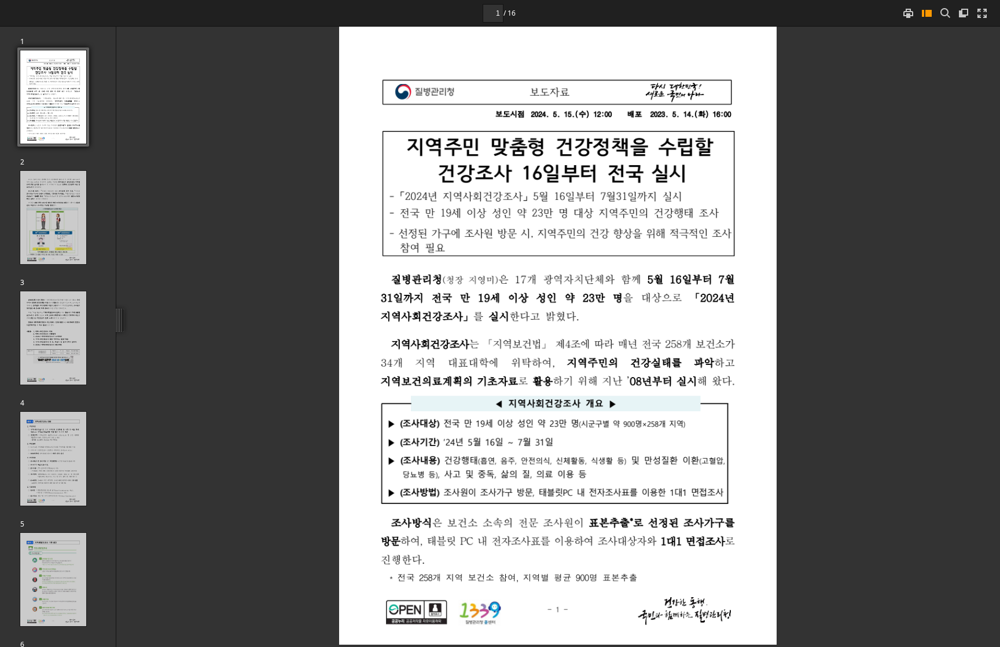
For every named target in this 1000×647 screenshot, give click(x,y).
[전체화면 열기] (982, 13)
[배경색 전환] (963, 13)
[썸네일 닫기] (926, 13)
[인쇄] (908, 13)
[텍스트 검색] (945, 13)
